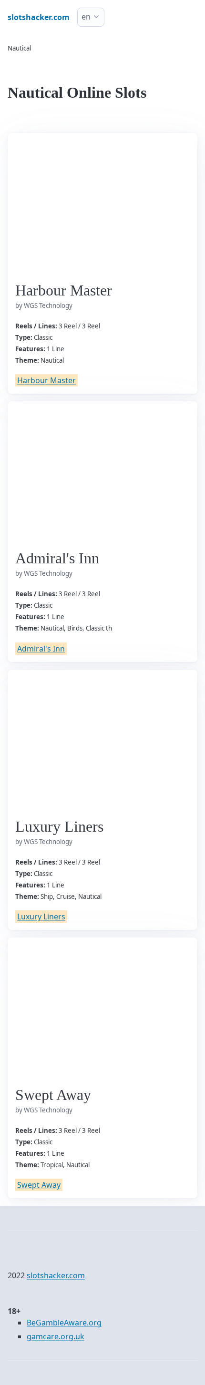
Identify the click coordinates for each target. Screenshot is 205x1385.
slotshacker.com (56, 1275)
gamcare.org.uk (55, 1336)
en (86, 16)
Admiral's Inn (41, 648)
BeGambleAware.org (64, 1322)
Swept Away (39, 1185)
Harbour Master (46, 380)
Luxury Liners (41, 916)
